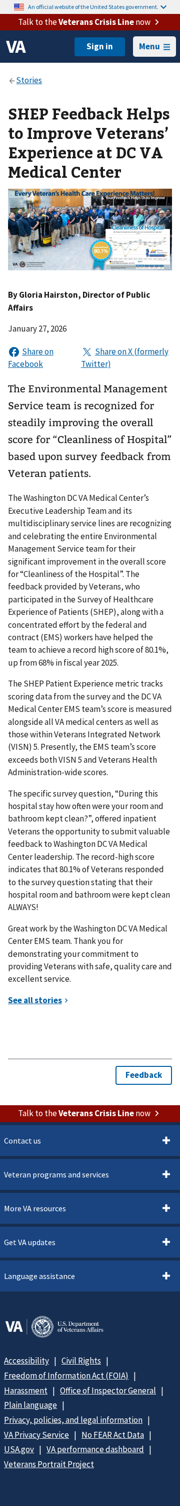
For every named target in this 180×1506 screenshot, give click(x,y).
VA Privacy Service (36, 1434)
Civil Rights (81, 1360)
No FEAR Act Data (113, 1434)
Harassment (26, 1390)
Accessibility (26, 1360)
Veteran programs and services (56, 1174)
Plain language (30, 1404)
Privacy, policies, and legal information (73, 1419)
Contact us (22, 1141)
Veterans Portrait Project (49, 1464)
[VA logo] (16, 47)
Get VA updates (30, 1242)
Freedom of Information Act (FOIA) (66, 1375)
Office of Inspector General (108, 1390)
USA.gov (19, 1449)
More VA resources (35, 1208)
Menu (149, 46)
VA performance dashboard (95, 1449)
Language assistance (39, 1276)
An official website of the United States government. (93, 6)
